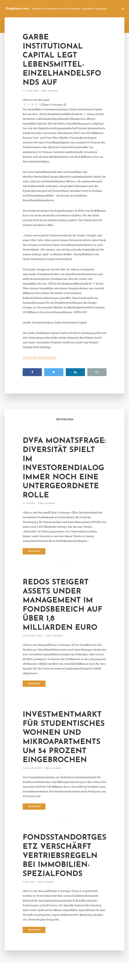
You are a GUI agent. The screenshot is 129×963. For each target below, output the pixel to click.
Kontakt (78, 8)
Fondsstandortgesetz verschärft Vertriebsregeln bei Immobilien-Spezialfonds (64, 856)
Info (66, 8)
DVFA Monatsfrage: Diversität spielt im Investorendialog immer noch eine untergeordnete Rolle (64, 468)
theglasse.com (17, 8)
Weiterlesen (34, 551)
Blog (57, 8)
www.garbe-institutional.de (40, 357)
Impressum (93, 8)
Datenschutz (110, 8)
